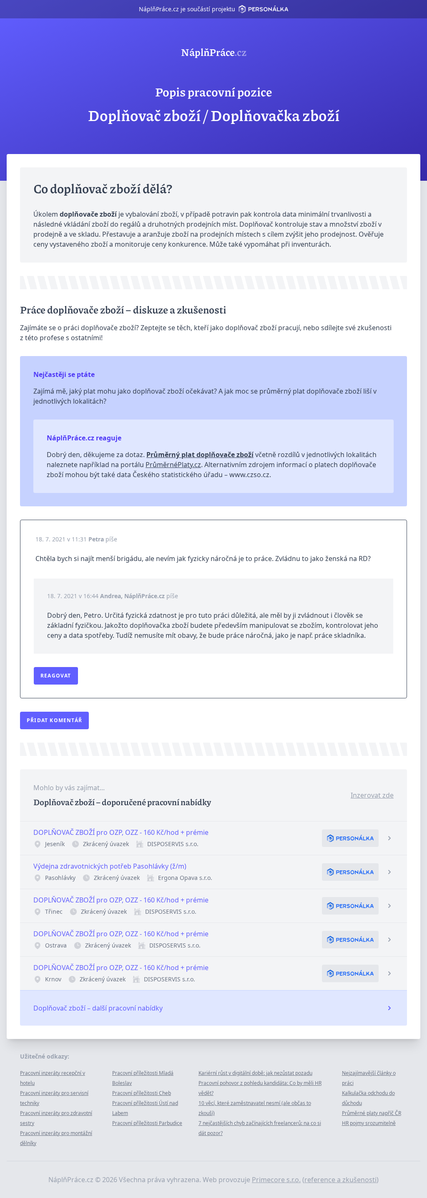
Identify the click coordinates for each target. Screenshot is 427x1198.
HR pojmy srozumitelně (369, 1123)
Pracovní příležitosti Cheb (141, 1093)
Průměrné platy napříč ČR (371, 1113)
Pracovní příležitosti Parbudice (147, 1123)
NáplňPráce (213, 51)
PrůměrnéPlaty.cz (173, 464)
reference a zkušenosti (340, 1179)
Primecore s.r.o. (276, 1179)
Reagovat (55, 675)
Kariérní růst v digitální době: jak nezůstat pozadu (255, 1073)
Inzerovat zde (372, 795)
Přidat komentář (54, 720)
